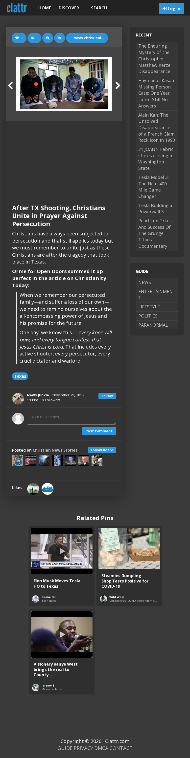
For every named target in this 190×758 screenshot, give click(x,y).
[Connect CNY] (47, 489)
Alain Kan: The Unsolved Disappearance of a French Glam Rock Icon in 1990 (156, 127)
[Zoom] (47, 38)
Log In (174, 8)
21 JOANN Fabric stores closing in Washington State (155, 158)
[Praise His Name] (33, 489)
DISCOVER (69, 8)
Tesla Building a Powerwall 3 (155, 208)
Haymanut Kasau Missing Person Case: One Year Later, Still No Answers (156, 93)
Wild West (116, 597)
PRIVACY (83, 748)
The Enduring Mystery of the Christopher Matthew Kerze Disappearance (154, 58)
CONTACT (121, 748)
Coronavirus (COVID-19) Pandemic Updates (137, 600)
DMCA (101, 748)
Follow (107, 395)
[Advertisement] (64, 158)
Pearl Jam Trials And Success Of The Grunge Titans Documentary (155, 233)
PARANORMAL (153, 325)
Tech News (49, 600)
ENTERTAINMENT (155, 294)
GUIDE (64, 748)
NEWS (144, 282)
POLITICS (148, 316)
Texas (20, 376)
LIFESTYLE (149, 307)
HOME (44, 8)
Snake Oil (49, 597)
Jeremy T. (48, 685)
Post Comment (99, 431)
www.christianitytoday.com (90, 37)
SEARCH (99, 8)
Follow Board (102, 450)
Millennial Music (52, 689)
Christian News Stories (55, 450)
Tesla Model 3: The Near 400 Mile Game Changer (153, 186)
